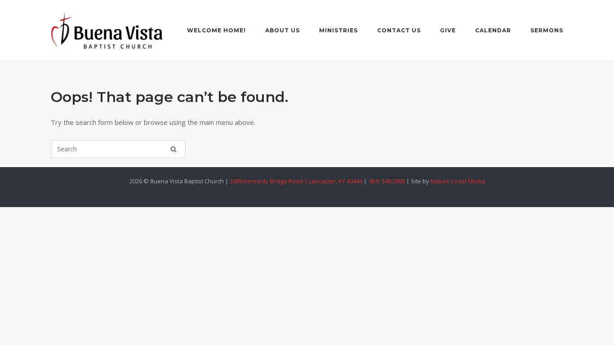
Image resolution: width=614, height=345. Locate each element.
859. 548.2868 (386, 181)
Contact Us (399, 30)
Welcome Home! (216, 30)
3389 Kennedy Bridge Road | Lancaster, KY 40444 (296, 181)
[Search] (173, 149)
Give (448, 30)
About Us (282, 30)
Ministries (338, 30)
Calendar (493, 30)
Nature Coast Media (458, 181)
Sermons (546, 30)
